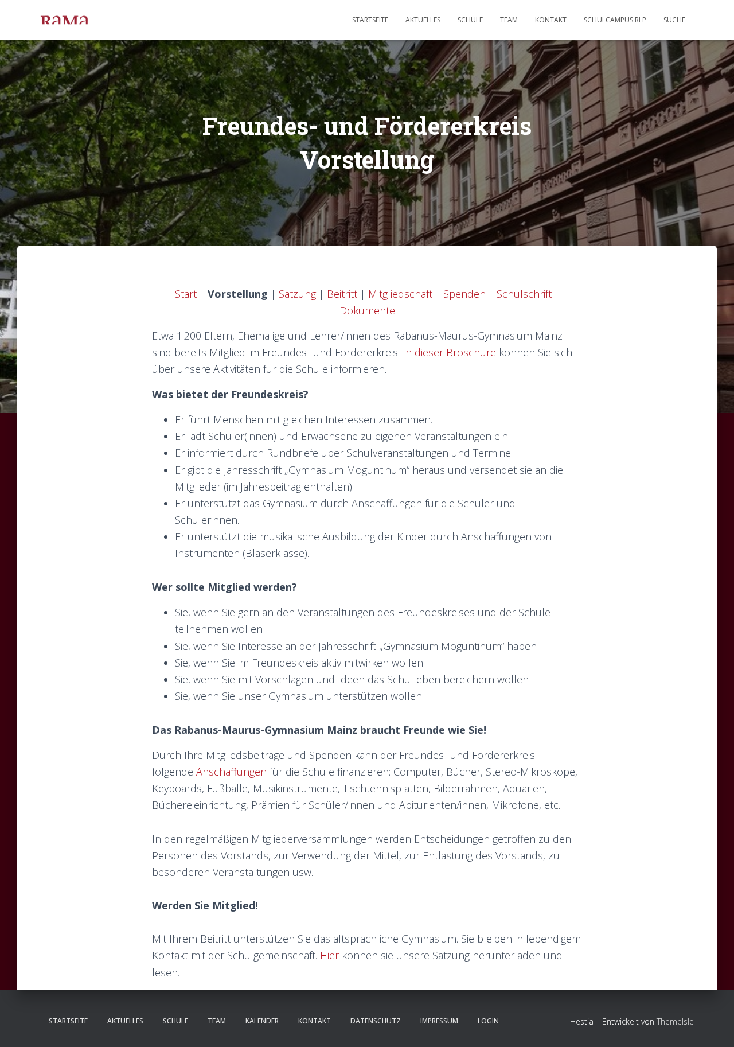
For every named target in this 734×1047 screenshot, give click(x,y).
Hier (329, 955)
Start (186, 294)
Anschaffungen (231, 772)
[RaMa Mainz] (64, 20)
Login (488, 1021)
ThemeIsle (675, 1021)
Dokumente (367, 310)
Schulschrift (524, 294)
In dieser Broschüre (449, 352)
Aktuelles (422, 20)
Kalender (262, 1021)
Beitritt (342, 294)
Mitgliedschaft (400, 294)
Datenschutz (375, 1021)
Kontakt (551, 20)
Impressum (439, 1021)
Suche (674, 20)
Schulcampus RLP (615, 20)
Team (509, 20)
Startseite (370, 20)
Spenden (464, 294)
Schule (470, 20)
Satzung (297, 294)
